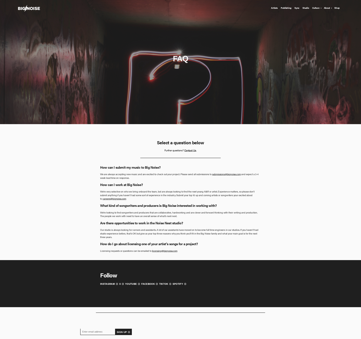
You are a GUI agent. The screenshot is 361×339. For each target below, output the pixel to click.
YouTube (131, 283)
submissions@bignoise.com (226, 174)
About (327, 7)
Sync (296, 7)
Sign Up (122, 332)
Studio (305, 7)
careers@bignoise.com (114, 198)
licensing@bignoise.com (164, 250)
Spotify (178, 283)
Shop (337, 7)
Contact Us (190, 150)
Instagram (107, 283)
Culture (316, 7)
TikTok (163, 283)
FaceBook (148, 283)
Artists (274, 7)
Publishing (286, 7)
